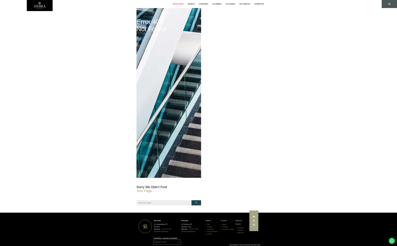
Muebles (193, 4)
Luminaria (225, 227)
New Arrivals (243, 4)
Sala (208, 224)
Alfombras (217, 4)
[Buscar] (196, 202)
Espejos (224, 224)
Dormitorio (210, 229)
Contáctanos (241, 227)
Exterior (209, 234)
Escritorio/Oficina (212, 231)
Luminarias (204, 4)
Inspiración (256, 4)
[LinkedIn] (253, 217)
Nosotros (239, 224)
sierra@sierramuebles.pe (162, 231)
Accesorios (229, 4)
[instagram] (253, 225)
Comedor (210, 227)
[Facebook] (253, 221)
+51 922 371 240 (166, 229)
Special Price (180, 4)
